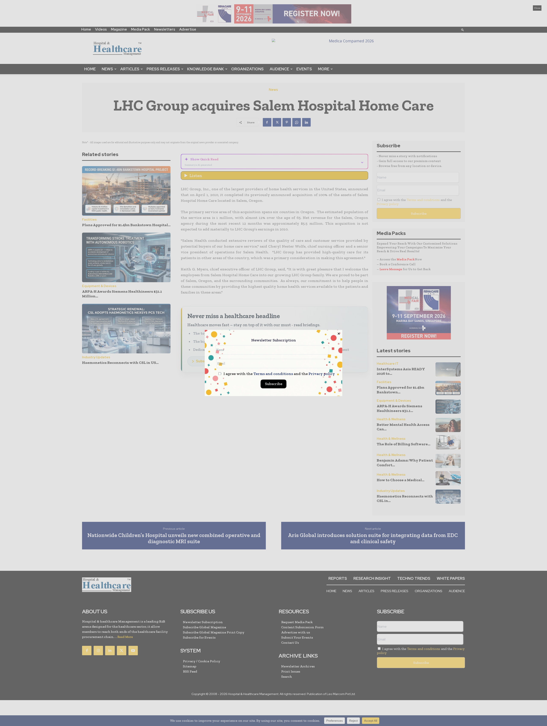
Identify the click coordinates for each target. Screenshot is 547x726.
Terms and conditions (273, 374)
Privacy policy (322, 374)
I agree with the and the (279, 374)
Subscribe (273, 384)
